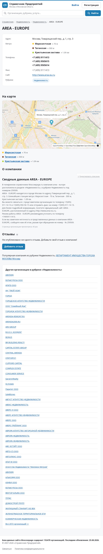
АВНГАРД (9, 275)
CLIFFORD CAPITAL (13, 363)
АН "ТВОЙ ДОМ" (13, 290)
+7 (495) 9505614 (40, 65)
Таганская (10, 156)
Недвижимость (23, 22)
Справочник (8, 22)
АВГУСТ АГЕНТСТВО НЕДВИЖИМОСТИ (23, 399)
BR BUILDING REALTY (15, 342)
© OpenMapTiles (70, 145)
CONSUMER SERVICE (14, 373)
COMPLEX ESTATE (13, 368)
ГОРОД (8, 296)
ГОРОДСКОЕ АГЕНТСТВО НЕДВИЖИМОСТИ (25, 301)
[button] (51, 122)
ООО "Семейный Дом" (15, 306)
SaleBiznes (10, 394)
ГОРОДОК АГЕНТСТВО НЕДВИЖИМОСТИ (24, 311)
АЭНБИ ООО (11, 482)
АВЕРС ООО (10, 420)
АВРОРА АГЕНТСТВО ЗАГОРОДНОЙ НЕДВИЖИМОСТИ (29, 430)
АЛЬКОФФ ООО (12, 477)
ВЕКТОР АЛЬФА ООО (15, 493)
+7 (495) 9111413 (40, 57)
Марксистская (13, 152)
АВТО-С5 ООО (11, 451)
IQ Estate (9, 384)
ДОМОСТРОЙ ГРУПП (14, 503)
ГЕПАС (8, 498)
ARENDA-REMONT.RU (15, 316)
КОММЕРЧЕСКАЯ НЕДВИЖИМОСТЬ (21, 519)
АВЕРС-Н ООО (11, 410)
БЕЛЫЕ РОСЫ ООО (14, 280)
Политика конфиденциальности (29, 548)
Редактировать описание (89, 176)
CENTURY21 (10, 358)
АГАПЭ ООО (10, 285)
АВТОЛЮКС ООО (13, 456)
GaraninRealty (11, 379)
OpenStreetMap (90, 145)
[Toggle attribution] (97, 145)
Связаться (7, 548)
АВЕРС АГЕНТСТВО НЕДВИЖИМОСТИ (22, 415)
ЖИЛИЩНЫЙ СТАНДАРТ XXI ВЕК (20, 508)
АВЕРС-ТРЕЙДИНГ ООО (16, 425)
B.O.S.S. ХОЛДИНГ (13, 332)
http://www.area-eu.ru (43, 74)
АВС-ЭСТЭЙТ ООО (13, 446)
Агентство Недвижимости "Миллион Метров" (26, 467)
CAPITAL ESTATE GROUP (16, 347)
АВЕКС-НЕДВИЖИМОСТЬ (16, 404)
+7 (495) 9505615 (40, 61)
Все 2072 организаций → (17, 524)
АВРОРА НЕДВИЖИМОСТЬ (17, 436)
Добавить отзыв (13, 246)
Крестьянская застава (17, 161)
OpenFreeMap (58, 145)
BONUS (8, 337)
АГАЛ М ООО (11, 462)
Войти (75, 5)
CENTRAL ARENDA (13, 352)
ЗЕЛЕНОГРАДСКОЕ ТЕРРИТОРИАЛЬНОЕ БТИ (25, 513)
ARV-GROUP (10, 327)
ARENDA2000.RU (12, 321)
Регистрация (91, 5)
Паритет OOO (11, 389)
